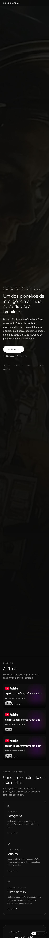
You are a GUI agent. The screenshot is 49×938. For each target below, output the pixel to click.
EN (39, 934)
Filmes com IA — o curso (16, 356)
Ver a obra (12, 349)
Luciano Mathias (11, 3)
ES (44, 934)
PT (34, 934)
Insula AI (31, 323)
